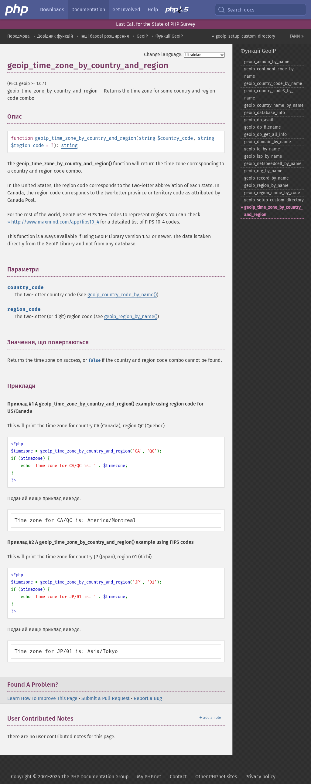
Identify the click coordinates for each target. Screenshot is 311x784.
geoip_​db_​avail (258, 120)
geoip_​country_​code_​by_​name (273, 83)
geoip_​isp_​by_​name (263, 156)
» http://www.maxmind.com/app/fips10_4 (53, 222)
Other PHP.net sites (216, 776)
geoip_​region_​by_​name (266, 185)
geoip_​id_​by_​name (262, 149)
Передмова (18, 36)
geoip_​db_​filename (262, 127)
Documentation (88, 9)
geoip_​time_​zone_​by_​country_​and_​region (273, 211)
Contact (178, 776)
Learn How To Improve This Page (42, 698)
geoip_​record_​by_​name (266, 178)
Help (153, 9)
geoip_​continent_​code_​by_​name (270, 72)
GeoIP (142, 36)
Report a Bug (148, 698)
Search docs (240, 10)
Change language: (163, 54)
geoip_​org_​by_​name (263, 170)
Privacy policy (260, 776)
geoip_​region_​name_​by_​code (272, 192)
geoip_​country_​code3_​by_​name (268, 94)
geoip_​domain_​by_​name (267, 141)
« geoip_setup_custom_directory (243, 36)
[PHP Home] (17, 9)
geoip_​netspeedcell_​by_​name (273, 163)
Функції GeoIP (169, 36)
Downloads (52, 9)
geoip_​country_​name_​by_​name (274, 105)
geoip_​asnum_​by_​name (266, 61)
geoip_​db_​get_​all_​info (265, 134)
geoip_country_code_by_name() (122, 295)
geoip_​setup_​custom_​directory (274, 200)
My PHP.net (149, 776)
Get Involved (126, 9)
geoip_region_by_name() (130, 316)
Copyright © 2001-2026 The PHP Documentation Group (69, 776)
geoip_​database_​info (264, 112)
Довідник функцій (55, 36)
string (147, 138)
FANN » (297, 36)
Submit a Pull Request (105, 698)
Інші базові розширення (104, 36)
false (94, 360)
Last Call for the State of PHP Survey (155, 24)
